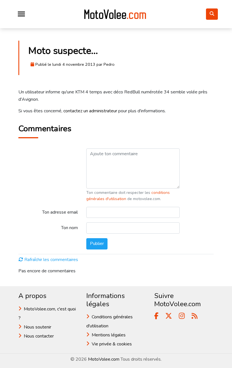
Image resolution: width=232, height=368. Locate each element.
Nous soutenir (37, 327)
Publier (97, 243)
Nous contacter (39, 336)
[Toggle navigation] (21, 14)
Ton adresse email (60, 212)
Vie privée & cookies (112, 344)
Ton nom (69, 228)
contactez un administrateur (90, 111)
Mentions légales (109, 335)
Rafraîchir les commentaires (51, 260)
